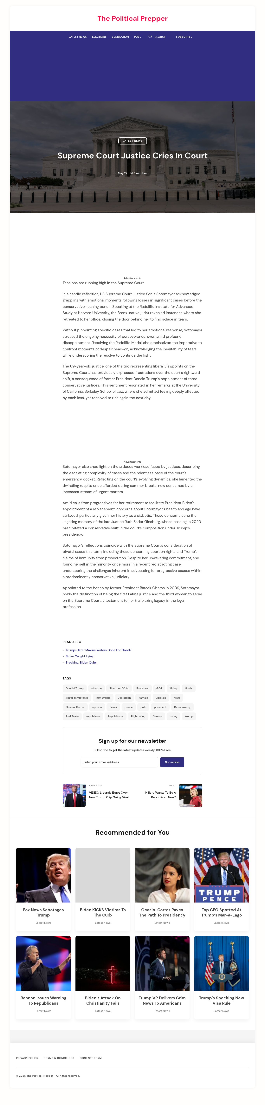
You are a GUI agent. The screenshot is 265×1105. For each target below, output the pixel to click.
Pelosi (113, 707)
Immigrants (103, 697)
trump (189, 716)
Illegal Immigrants (77, 697)
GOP (159, 688)
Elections (99, 36)
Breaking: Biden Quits (81, 662)
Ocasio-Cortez (75, 707)
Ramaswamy (182, 707)
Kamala (143, 697)
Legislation (120, 36)
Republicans (115, 716)
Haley (173, 688)
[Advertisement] (132, 70)
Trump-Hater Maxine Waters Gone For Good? (98, 650)
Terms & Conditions (59, 1058)
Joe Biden (124, 697)
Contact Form (91, 1058)
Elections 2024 (119, 688)
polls (143, 707)
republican (93, 716)
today (173, 716)
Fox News (142, 688)
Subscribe (184, 36)
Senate (157, 716)
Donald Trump (75, 688)
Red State (72, 716)
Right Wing (138, 716)
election (96, 688)
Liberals (161, 697)
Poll (137, 36)
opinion (97, 707)
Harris (188, 688)
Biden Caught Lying (80, 656)
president (160, 707)
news (177, 697)
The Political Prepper (132, 18)
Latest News (78, 36)
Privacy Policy (27, 1058)
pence (129, 707)
